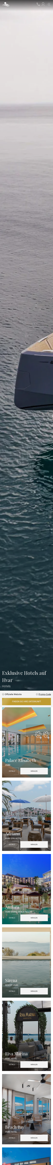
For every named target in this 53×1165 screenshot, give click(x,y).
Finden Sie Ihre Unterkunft (26, 701)
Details (12, 771)
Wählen (34, 771)
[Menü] (49, 4)
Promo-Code (45, 694)
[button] (6, 4)
